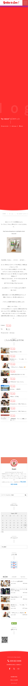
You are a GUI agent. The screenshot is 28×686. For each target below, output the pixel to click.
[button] (25, 3)
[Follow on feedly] (14, 623)
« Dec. (2, 531)
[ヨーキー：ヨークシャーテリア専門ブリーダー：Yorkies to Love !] (11, 2)
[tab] (5, 577)
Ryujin (14, 469)
